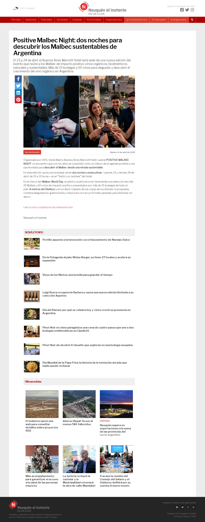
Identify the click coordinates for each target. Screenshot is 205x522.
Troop (193, 516)
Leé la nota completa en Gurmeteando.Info (48, 207)
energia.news (178, 19)
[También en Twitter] (187, 10)
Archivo (12, 517)
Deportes (30, 19)
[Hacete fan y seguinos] (182, 10)
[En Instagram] (192, 10)
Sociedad (62, 19)
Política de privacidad (26, 517)
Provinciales (94, 19)
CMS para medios (181, 516)
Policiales (46, 19)
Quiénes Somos (42, 517)
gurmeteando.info (137, 19)
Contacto (53, 517)
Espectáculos (114, 19)
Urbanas (77, 19)
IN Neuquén (159, 19)
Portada (16, 19)
